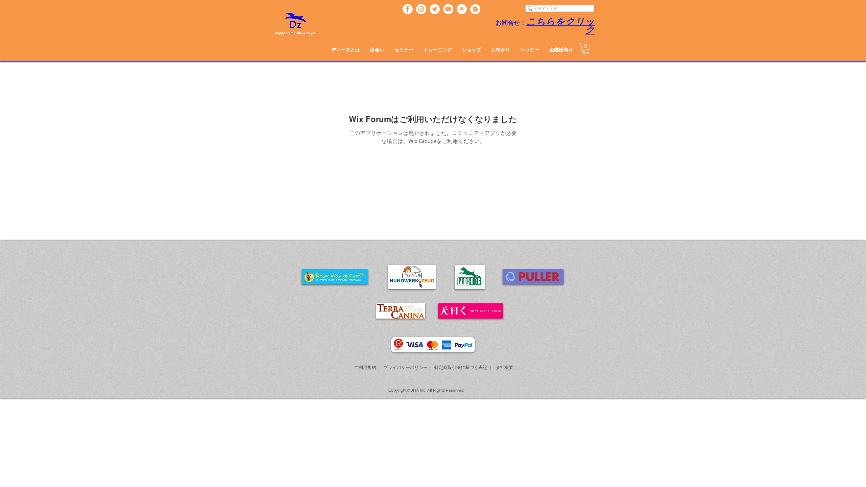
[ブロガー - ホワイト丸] (475, 9)
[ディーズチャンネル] (448, 9)
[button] (377, 49)
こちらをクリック (560, 26)
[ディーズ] (408, 9)
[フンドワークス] (462, 9)
